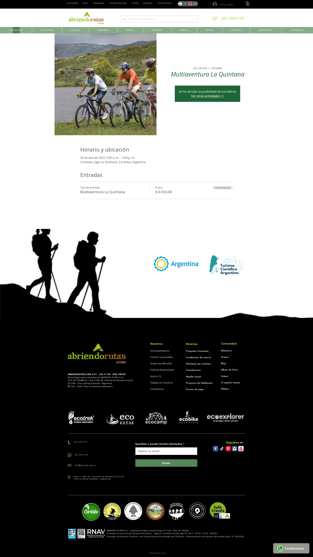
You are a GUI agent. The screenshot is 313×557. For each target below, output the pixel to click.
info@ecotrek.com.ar (85, 465)
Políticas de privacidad (162, 369)
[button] (135, 3)
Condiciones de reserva (198, 357)
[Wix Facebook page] (215, 448)
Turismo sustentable (161, 357)
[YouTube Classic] (241, 448)
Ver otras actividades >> (207, 96)
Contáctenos (157, 389)
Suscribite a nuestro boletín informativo (159, 444)
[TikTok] (222, 448)
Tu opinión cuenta (230, 382)
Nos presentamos (159, 350)
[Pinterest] (228, 448)
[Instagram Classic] (234, 448)
